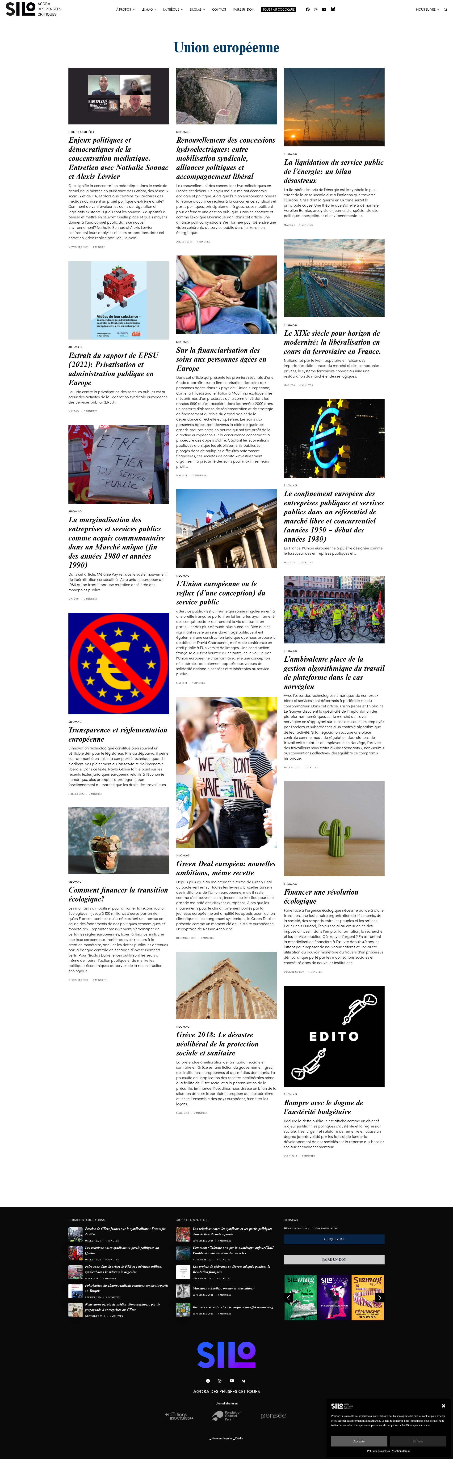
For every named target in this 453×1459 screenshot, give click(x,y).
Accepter (359, 1441)
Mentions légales (401, 1451)
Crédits (239, 1438)
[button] (443, 1406)
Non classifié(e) (81, 132)
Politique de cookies (378, 1451)
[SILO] (36, 9)
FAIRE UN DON (334, 1259)
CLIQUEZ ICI (334, 1239)
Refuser (418, 1441)
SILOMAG (183, 132)
